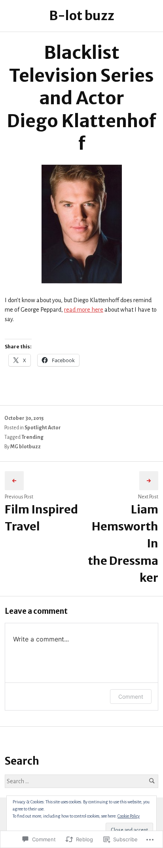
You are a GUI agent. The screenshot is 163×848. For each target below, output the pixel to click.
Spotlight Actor (43, 428)
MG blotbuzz (25, 446)
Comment (130, 696)
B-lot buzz (81, 16)
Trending (32, 437)
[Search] (151, 781)
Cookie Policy (129, 816)
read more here (83, 309)
